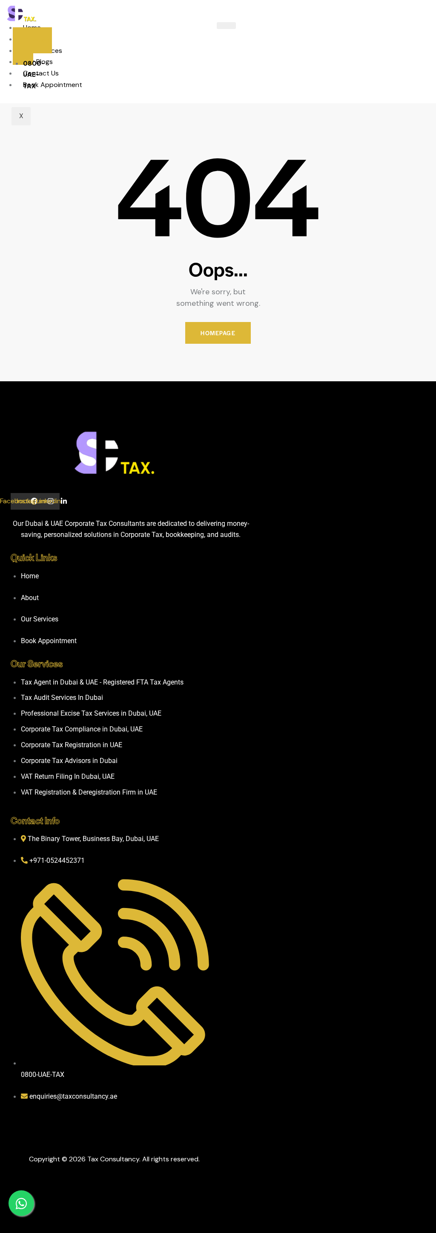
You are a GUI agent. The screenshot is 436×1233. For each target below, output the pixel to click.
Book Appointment (52, 84)
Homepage (218, 333)
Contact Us (41, 73)
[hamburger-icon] (226, 25)
